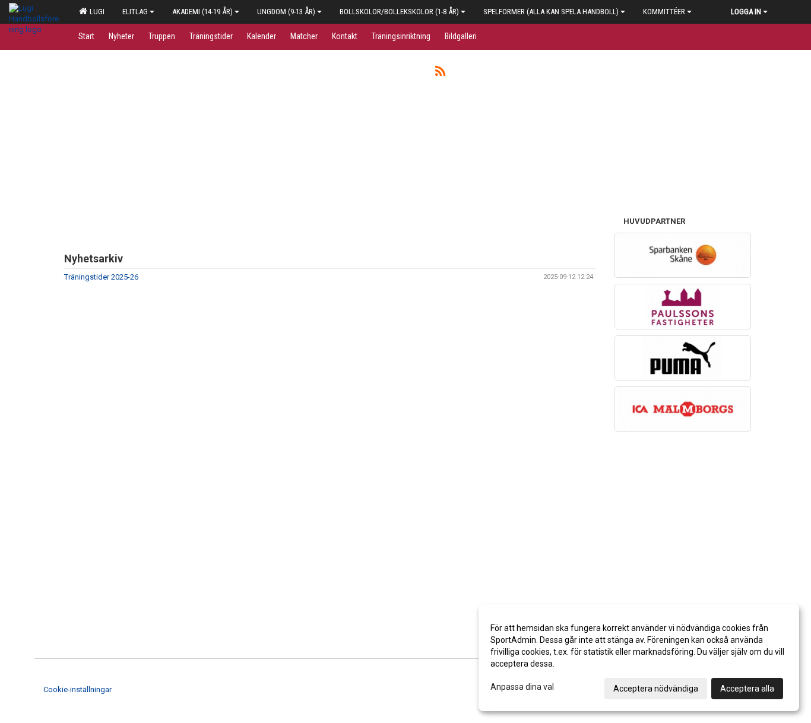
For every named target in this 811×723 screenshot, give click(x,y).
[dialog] (639, 657)
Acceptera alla (747, 688)
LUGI (95, 11)
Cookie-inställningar (77, 689)
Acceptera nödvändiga (655, 688)
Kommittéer (664, 11)
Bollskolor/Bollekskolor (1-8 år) (399, 11)
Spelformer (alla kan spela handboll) (551, 11)
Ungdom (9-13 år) (286, 11)
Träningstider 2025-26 (101, 276)
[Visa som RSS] (440, 73)
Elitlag (135, 11)
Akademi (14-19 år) (202, 11)
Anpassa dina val (522, 687)
